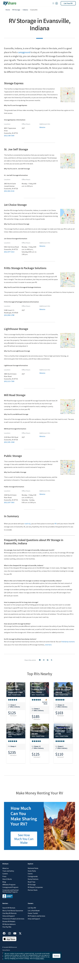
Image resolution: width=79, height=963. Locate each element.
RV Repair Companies (35, 887)
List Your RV (68, 3)
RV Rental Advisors (9, 924)
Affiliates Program (8, 884)
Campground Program (10, 887)
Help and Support (8, 916)
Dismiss (56, 956)
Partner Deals (32, 890)
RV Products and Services (36, 916)
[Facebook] (5, 933)
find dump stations (68, 642)
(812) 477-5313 (9, 252)
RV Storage (16, 10)
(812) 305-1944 (9, 442)
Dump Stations (33, 879)
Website (42, 127)
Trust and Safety (8, 871)
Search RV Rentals (8, 908)
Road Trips (31, 882)
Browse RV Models (8, 921)
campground (24, 52)
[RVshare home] (9, 3)
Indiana (25, 10)
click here (48, 645)
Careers (5, 874)
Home (8, 10)
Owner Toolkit (33, 913)
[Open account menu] (55, 3)
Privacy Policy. (39, 958)
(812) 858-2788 (9, 315)
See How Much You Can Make (23, 839)
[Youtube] (16, 933)
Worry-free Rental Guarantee (12, 910)
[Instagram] (10, 933)
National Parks (33, 868)
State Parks (32, 871)
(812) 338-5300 (9, 136)
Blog (4, 882)
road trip (27, 524)
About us (5, 868)
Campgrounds (33, 876)
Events (30, 874)
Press (4, 876)
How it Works (7, 879)
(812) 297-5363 (9, 502)
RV (55, 524)
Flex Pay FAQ (6, 927)
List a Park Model (34, 910)
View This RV (15, 707)
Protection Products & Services (13, 919)
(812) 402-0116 (9, 191)
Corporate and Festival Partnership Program (10, 891)
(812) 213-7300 (9, 381)
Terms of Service (6, 950)
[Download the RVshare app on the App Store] (9, 941)
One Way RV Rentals (9, 913)
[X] (20, 933)
